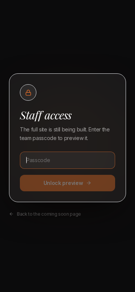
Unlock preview (63, 183)
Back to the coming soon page (49, 214)
